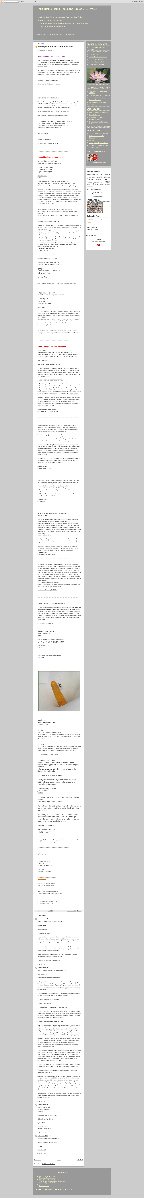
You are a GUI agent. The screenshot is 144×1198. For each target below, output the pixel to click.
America (89, 177)
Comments (92, 223)
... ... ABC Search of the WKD (97, 64)
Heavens (97, 177)
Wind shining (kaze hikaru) (45, 133)
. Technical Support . (91, 227)
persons (107, 179)
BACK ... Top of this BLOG (47, 1176)
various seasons (105, 184)
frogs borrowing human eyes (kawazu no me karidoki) (53, 115)
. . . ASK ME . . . (93, 105)
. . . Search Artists (93, 54)
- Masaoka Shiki (71, 911)
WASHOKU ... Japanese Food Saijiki (99, 126)
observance (98, 179)
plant (102, 182)
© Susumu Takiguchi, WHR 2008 (47, 590)
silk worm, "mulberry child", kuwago (48, 143)
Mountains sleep (42, 127)
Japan (90, 179)
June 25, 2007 (42, 964)
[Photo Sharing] (42, 854)
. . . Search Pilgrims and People (98, 51)
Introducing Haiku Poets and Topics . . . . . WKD (67, 8)
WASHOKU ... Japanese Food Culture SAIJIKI (53, 1181)
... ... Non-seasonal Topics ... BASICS (99, 95)
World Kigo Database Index (47, 1178)
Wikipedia (91, 140)
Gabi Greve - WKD (43, 1136)
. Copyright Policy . (91, 235)
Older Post (80, 1160)
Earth (93, 177)
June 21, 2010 (42, 1132)
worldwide (90, 186)
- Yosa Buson (105, 174)
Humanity (103, 177)
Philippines (89, 182)
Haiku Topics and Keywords (47, 1179)
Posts (91, 219)
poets (107, 182)
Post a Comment (41, 1153)
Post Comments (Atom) (48, 1164)
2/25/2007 (50, 911)
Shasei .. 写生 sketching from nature (48, 891)
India (108, 177)
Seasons (89, 184)
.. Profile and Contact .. (92, 229)
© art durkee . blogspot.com (46, 623)
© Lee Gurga (41, 501)
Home (59, 1160)
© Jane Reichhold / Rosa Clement (48, 411)
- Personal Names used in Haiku (98, 57)
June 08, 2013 (42, 1150)
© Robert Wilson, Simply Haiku (46, 554)
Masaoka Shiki (42, 176)
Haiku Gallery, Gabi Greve (47, 1182)
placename (96, 182)
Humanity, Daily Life (94, 115)
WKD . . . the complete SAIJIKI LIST (99, 112)
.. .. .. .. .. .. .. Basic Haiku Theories (98, 133)
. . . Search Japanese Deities (97, 62)
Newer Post (37, 1160)
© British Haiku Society (44, 468)
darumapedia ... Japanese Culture (98, 143)
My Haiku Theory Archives (47, 884)
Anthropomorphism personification (55, 46)
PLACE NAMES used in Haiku (97, 102)
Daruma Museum (44, 1186)
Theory (79, 911)
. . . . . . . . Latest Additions (96, 59)
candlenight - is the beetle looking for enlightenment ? (46, 722)
